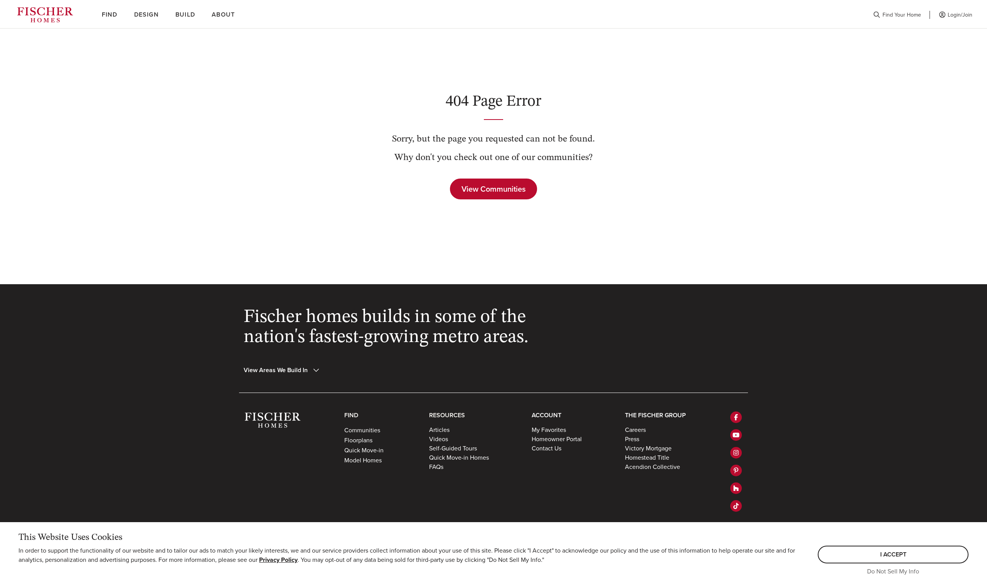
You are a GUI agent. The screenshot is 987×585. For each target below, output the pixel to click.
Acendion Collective (652, 466)
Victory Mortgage (648, 448)
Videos (438, 439)
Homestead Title (647, 457)
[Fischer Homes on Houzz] (736, 488)
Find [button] (110, 14)
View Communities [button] (493, 188)
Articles (439, 429)
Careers (635, 429)
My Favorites (549, 429)
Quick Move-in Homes (459, 457)
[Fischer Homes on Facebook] (736, 417)
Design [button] (146, 14)
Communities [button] (362, 430)
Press (632, 439)
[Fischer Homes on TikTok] (736, 506)
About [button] (223, 14)
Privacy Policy (278, 559)
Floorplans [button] (358, 440)
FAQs (436, 466)
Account (546, 415)
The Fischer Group (655, 415)
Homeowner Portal (557, 439)
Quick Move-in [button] (364, 450)
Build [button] (185, 14)
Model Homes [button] (363, 460)
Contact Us (546, 448)
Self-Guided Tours (453, 448)
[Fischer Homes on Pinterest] (736, 470)
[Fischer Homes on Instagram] (736, 453)
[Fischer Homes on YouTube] (736, 435)
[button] (897, 15)
